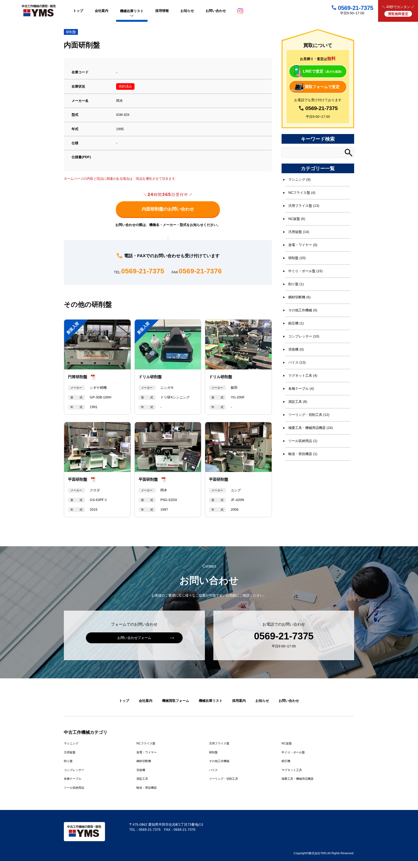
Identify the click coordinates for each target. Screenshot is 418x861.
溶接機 (140, 770)
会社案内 (145, 701)
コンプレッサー (74, 770)
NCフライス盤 (145, 743)
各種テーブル (72, 778)
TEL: (139, 271)
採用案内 (239, 701)
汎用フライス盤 (219, 743)
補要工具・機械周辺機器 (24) (310, 428)
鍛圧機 (286, 761)
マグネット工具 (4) (302, 375)
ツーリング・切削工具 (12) (308, 415)
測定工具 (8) (297, 402)
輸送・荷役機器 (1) (302, 454)
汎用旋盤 (69, 752)
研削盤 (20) (297, 258)
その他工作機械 (219, 761)
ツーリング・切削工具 (223, 778)
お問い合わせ (289, 701)
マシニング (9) (299, 179)
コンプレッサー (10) (303, 336)
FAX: (197, 271)
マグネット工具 (292, 770)
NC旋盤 (287, 743)
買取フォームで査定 (322, 87)
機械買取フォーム (175, 701)
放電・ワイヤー (146, 752)
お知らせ (262, 701)
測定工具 (142, 778)
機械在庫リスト (211, 701)
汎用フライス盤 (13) (303, 206)
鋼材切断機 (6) (299, 297)
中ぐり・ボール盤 (293, 752)
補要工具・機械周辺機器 (298, 778)
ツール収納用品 (74, 787)
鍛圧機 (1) (296, 323)
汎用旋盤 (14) (298, 232)
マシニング (71, 743)
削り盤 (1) (296, 284)
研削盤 (71, 32)
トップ (124, 701)
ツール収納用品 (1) (302, 441)
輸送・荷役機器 (146, 787)
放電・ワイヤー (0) (302, 245)
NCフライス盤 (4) (301, 193)
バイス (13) (297, 362)
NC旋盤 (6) (296, 219)
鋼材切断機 (143, 761)
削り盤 (68, 761)
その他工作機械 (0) (302, 310)
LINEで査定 (323, 71)
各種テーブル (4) (301, 388)
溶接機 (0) (296, 349)
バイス (213, 770)
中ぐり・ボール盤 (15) (305, 271)
